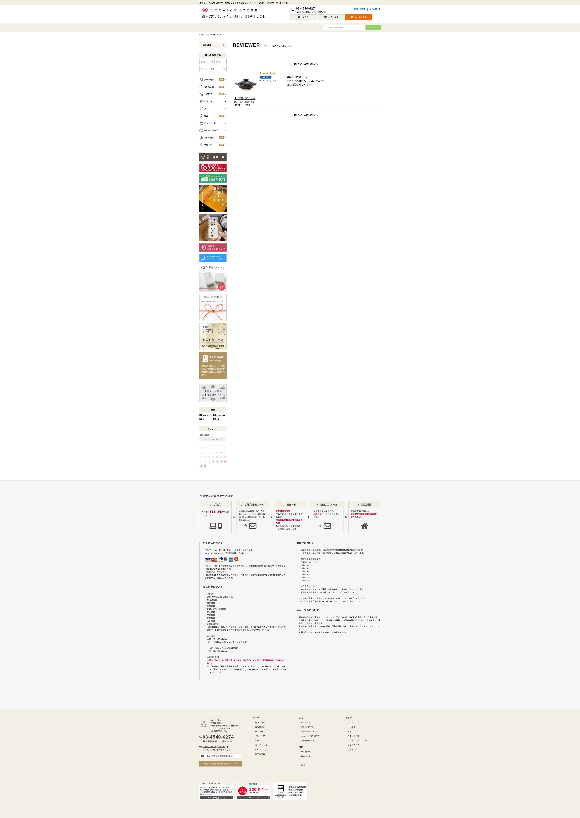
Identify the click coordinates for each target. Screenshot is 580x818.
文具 (257, 740)
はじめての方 (307, 722)
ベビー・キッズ (262, 749)
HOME (201, 35)
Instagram (207, 415)
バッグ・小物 (261, 745)
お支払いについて (309, 731)
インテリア (260, 735)
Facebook (221, 415)
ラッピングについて (310, 735)
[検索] (224, 69)
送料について (307, 726)
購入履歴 (207, 45)
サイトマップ (353, 749)
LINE (219, 419)
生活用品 (259, 731)
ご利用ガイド (375, 8)
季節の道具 (260, 754)
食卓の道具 (260, 722)
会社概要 (351, 726)
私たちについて (354, 722)
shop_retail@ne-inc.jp (215, 746)
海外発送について (309, 740)
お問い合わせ (359, 8)
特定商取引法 (353, 745)
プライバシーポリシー (357, 740)
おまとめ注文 (353, 735)
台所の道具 (260, 726)
